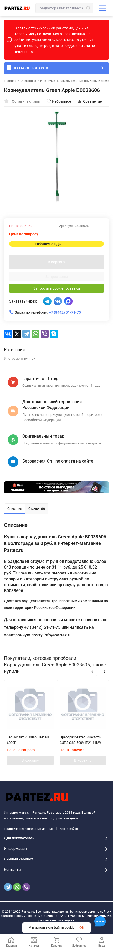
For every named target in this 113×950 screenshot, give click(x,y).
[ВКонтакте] (8, 334)
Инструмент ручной (19, 358)
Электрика (28, 80)
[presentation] (92, 671)
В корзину (56, 262)
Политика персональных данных (28, 829)
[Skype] (54, 334)
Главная (10, 80)
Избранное (61, 101)
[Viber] (45, 334)
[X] (17, 334)
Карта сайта (68, 829)
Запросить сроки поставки (56, 288)
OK (81, 928)
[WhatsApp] (35, 334)
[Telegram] (26, 334)
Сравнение (92, 101)
